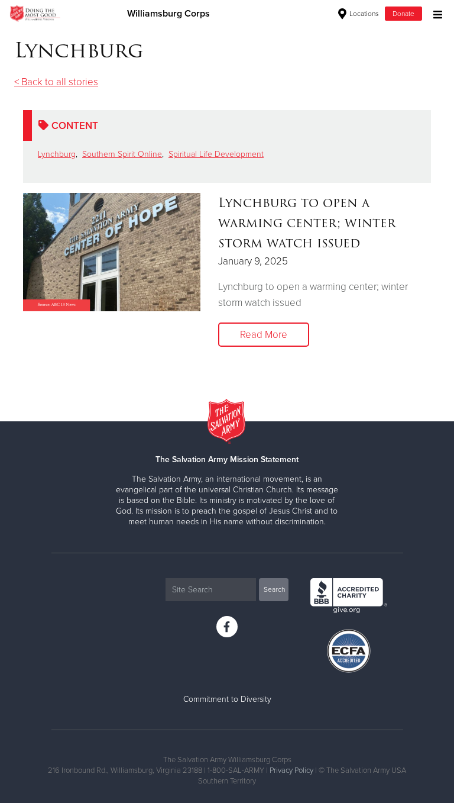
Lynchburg (57, 154)
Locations (363, 13)
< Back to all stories (56, 82)
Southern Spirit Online (122, 154)
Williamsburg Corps (168, 14)
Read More (263, 334)
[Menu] (434, 13)
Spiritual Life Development (216, 154)
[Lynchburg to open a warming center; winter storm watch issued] (111, 252)
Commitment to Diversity (227, 699)
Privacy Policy (291, 770)
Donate (403, 13)
